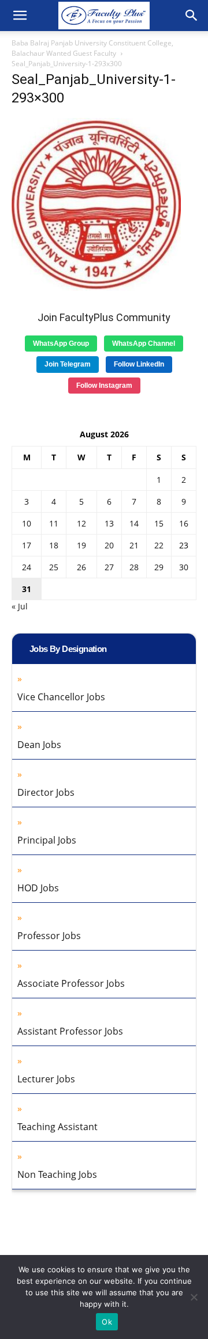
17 (26, 545)
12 (81, 523)
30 (183, 567)
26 (81, 567)
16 (183, 523)
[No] (193, 1297)
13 (109, 523)
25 (53, 567)
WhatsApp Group (61, 343)
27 (109, 567)
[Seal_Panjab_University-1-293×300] (96, 287)
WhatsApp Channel (143, 343)
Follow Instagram (104, 386)
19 (81, 545)
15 (159, 523)
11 (53, 523)
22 (159, 545)
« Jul (20, 606)
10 (26, 523)
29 (159, 567)
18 (53, 545)
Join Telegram (67, 364)
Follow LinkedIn (139, 364)
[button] (19, 15)
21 (134, 545)
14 (134, 523)
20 (109, 545)
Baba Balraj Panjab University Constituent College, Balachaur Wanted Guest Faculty (92, 48)
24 (26, 567)
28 (134, 567)
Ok (107, 1321)
